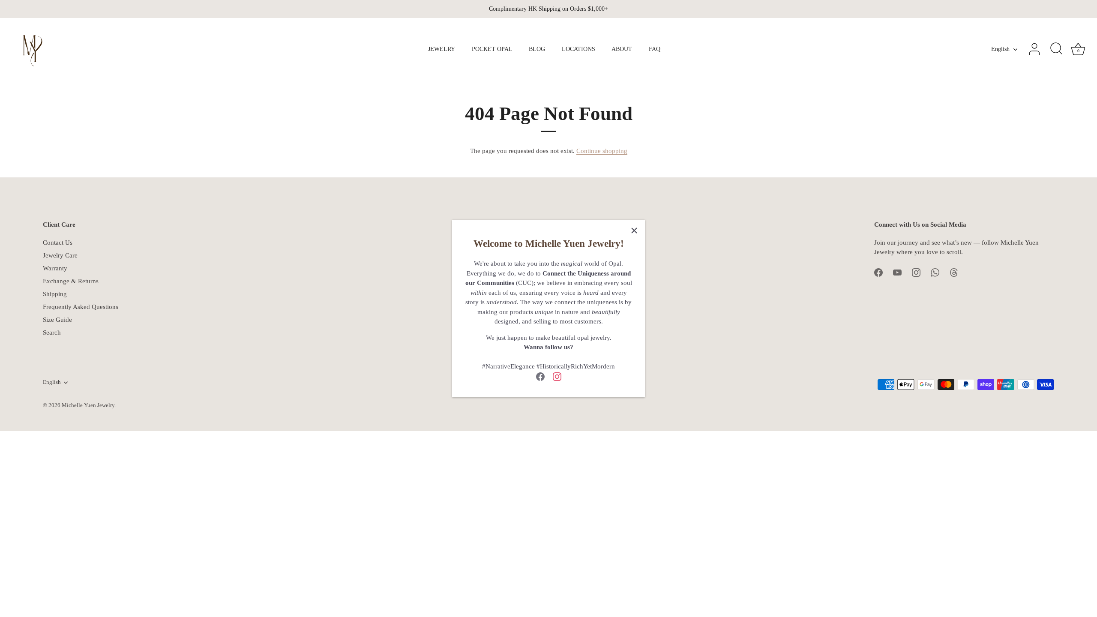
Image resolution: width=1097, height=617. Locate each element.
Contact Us (57, 242)
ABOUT (621, 48)
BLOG (537, 48)
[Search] (1056, 49)
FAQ (654, 48)
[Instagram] (557, 376)
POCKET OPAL (492, 48)
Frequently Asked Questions (80, 306)
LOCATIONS (578, 48)
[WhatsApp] (935, 272)
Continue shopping (601, 150)
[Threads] (954, 272)
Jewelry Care (60, 255)
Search (52, 332)
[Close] (634, 230)
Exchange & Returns (71, 281)
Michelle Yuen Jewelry (88, 405)
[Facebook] (540, 376)
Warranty (55, 268)
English (1000, 48)
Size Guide (57, 319)
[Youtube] (897, 272)
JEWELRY (441, 48)
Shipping (55, 294)
